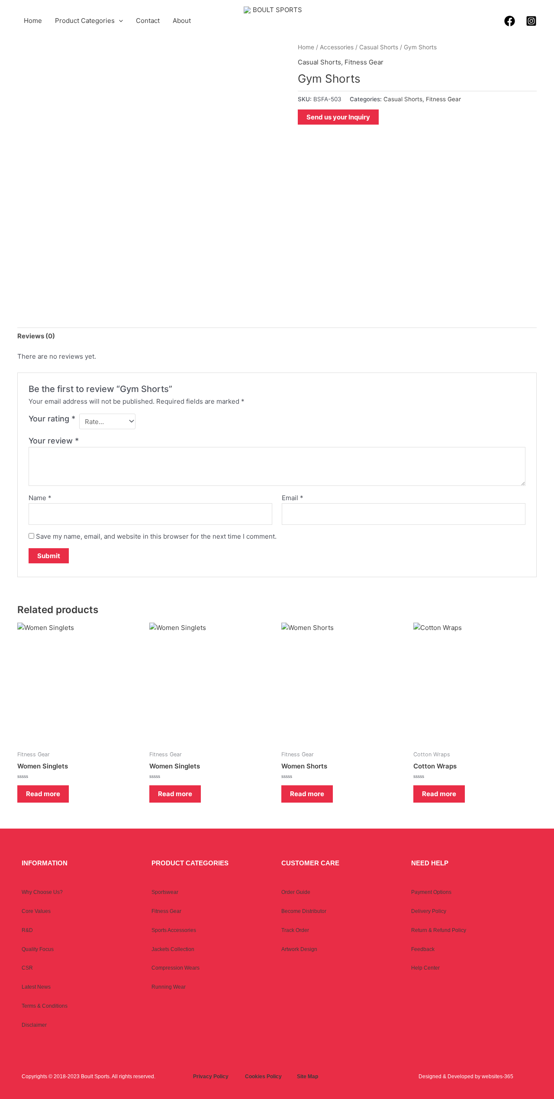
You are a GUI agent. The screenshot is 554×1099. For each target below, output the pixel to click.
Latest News (36, 987)
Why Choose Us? (42, 892)
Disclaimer (34, 1025)
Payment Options (431, 892)
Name (40, 498)
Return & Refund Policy (438, 930)
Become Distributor (303, 911)
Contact (148, 20)
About (182, 20)
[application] (119, 21)
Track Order (295, 930)
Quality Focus (38, 949)
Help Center (425, 968)
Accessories (337, 47)
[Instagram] (531, 21)
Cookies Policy (263, 1076)
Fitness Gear (364, 62)
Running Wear (168, 987)
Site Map (307, 1076)
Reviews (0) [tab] (36, 336)
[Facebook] (509, 21)
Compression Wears (175, 968)
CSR (27, 968)
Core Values (36, 911)
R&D (27, 930)
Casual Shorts (378, 47)
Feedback (423, 949)
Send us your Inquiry (338, 117)
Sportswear (164, 892)
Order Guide (295, 892)
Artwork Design (299, 949)
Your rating (52, 418)
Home (33, 20)
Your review (54, 440)
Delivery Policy (428, 911)
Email (292, 498)
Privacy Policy (211, 1076)
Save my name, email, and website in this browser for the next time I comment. (156, 536)
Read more (43, 794)
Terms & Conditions (45, 1006)
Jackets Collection (172, 949)
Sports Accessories (173, 930)
